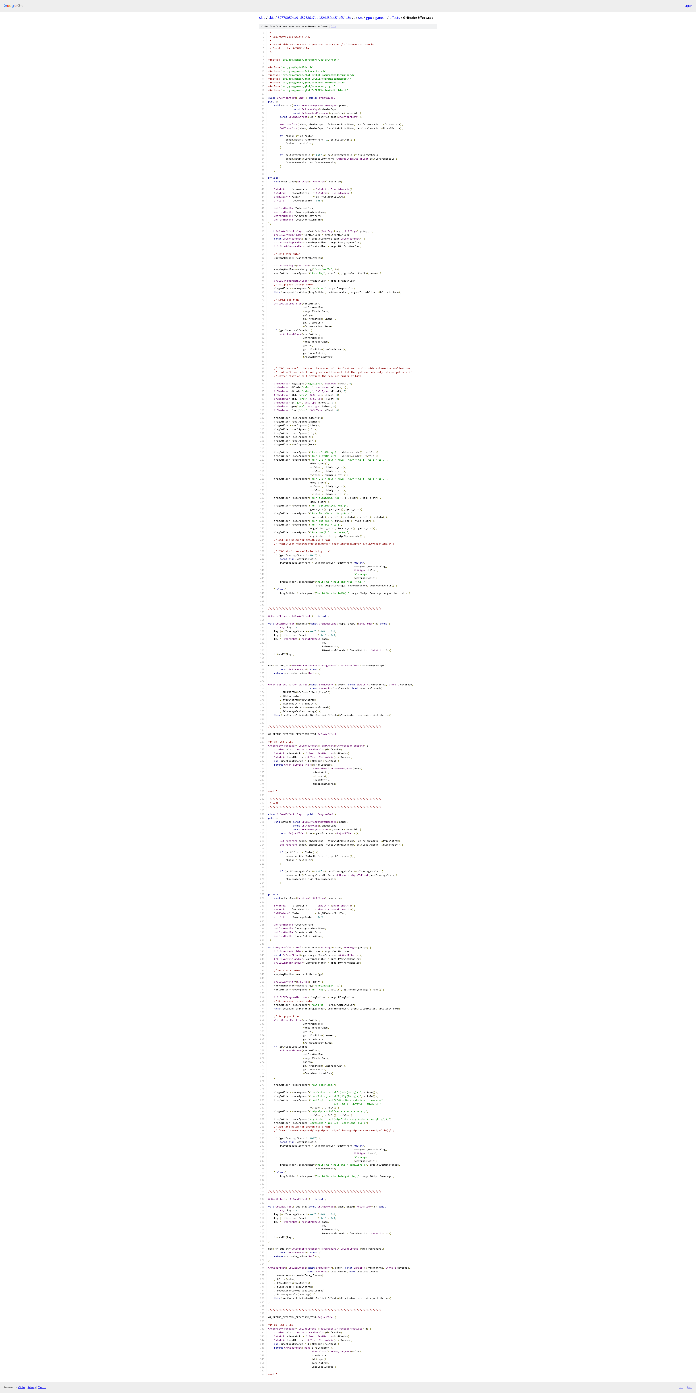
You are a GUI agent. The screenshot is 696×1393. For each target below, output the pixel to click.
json (689, 1387)
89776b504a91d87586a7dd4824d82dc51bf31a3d (314, 17)
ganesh (380, 17)
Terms (42, 1387)
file (333, 26)
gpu (369, 17)
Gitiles (21, 1387)
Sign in (688, 5)
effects (395, 17)
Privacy (32, 1387)
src (360, 17)
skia (262, 17)
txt (681, 1387)
